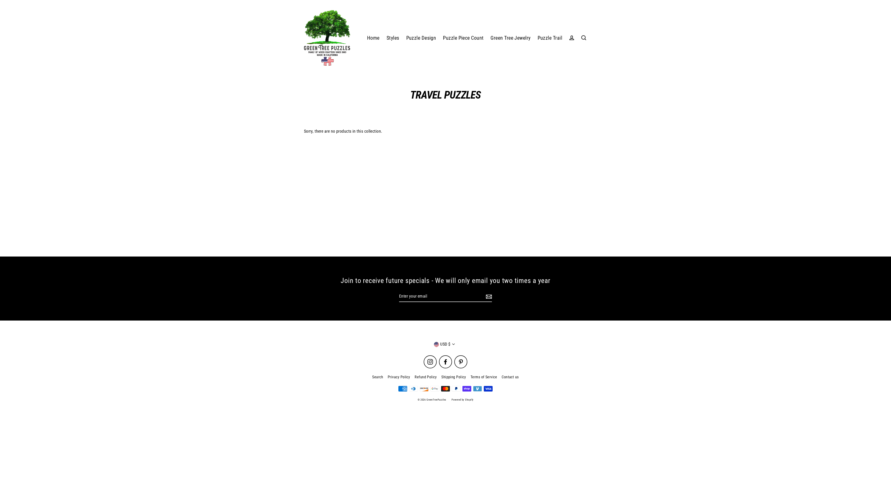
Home (373, 38)
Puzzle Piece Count (463, 38)
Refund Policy (426, 377)
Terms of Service (484, 377)
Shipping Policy (453, 377)
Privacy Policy (399, 377)
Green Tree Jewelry (510, 38)
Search (377, 377)
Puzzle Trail (550, 38)
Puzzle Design (421, 38)
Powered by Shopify (462, 399)
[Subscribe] (488, 296)
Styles (393, 38)
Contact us (510, 377)
